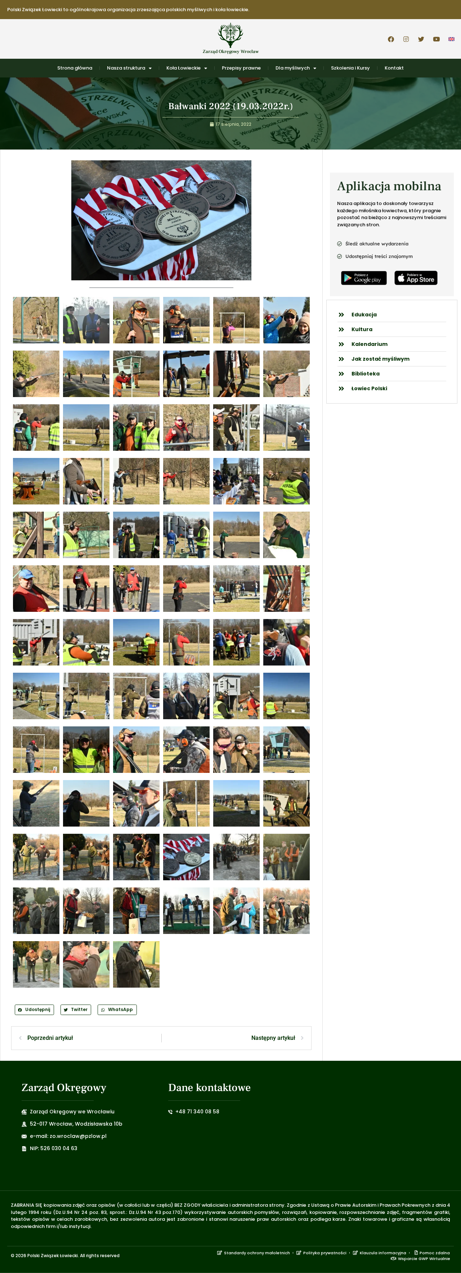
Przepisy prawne (241, 67)
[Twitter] (421, 39)
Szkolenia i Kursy (350, 67)
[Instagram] (406, 39)
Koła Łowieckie (183, 67)
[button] (34, 1010)
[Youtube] (436, 39)
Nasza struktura (126, 67)
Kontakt (394, 67)
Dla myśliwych (293, 67)
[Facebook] (391, 39)
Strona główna (74, 67)
